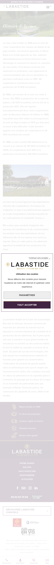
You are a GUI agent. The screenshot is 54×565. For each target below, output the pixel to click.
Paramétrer (27, 295)
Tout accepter (27, 305)
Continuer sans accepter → (40, 258)
